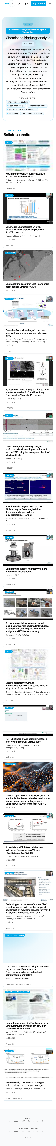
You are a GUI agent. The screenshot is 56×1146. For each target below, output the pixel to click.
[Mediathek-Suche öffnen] (12, 3)
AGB (23, 1121)
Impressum (13, 1121)
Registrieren (39, 3)
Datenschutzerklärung (37, 1121)
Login (25, 3)
